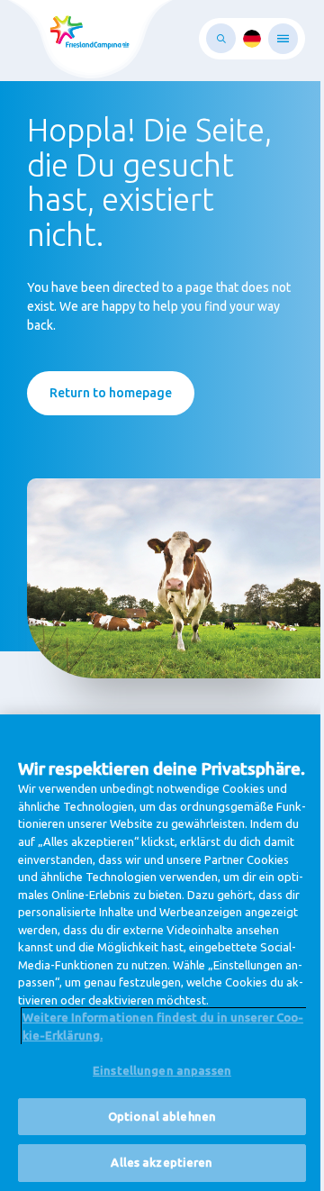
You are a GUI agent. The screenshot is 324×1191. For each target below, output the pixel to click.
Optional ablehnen (162, 1116)
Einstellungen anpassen (162, 1070)
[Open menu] (283, 38)
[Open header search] (221, 38)
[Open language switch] (252, 39)
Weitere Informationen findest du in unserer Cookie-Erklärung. (162, 1026)
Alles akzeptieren (161, 1162)
